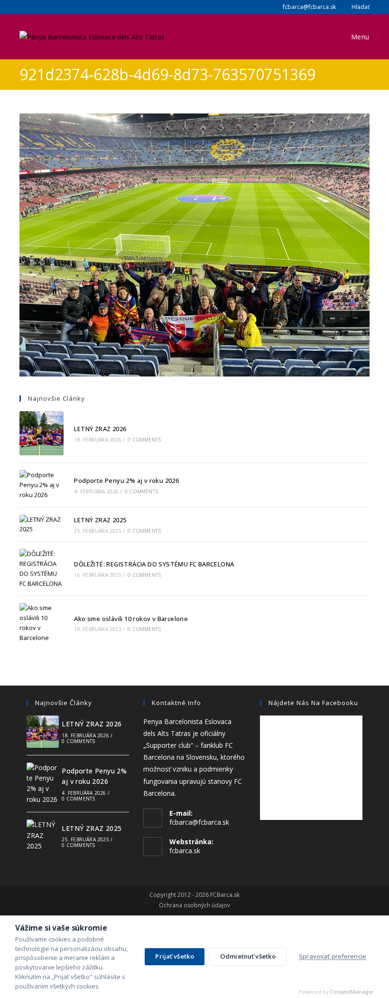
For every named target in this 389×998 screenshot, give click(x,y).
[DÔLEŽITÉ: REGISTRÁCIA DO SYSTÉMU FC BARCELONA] (41, 568)
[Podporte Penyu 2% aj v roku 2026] (41, 484)
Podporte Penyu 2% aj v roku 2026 (126, 480)
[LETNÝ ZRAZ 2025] (41, 525)
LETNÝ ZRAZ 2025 (100, 520)
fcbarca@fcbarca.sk (308, 7)
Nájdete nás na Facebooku (313, 702)
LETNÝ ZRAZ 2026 (100, 428)
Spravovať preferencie (332, 956)
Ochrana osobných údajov (194, 905)
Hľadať (360, 7)
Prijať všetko (174, 956)
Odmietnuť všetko (248, 956)
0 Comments (144, 439)
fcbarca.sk (184, 850)
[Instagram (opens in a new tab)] (33, 7)
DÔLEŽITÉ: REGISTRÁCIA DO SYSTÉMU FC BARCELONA (154, 564)
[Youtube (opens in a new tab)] (45, 7)
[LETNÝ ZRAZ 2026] (41, 433)
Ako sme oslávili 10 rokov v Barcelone (131, 618)
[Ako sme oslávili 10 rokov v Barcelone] (41, 622)
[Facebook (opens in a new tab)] (23, 7)
